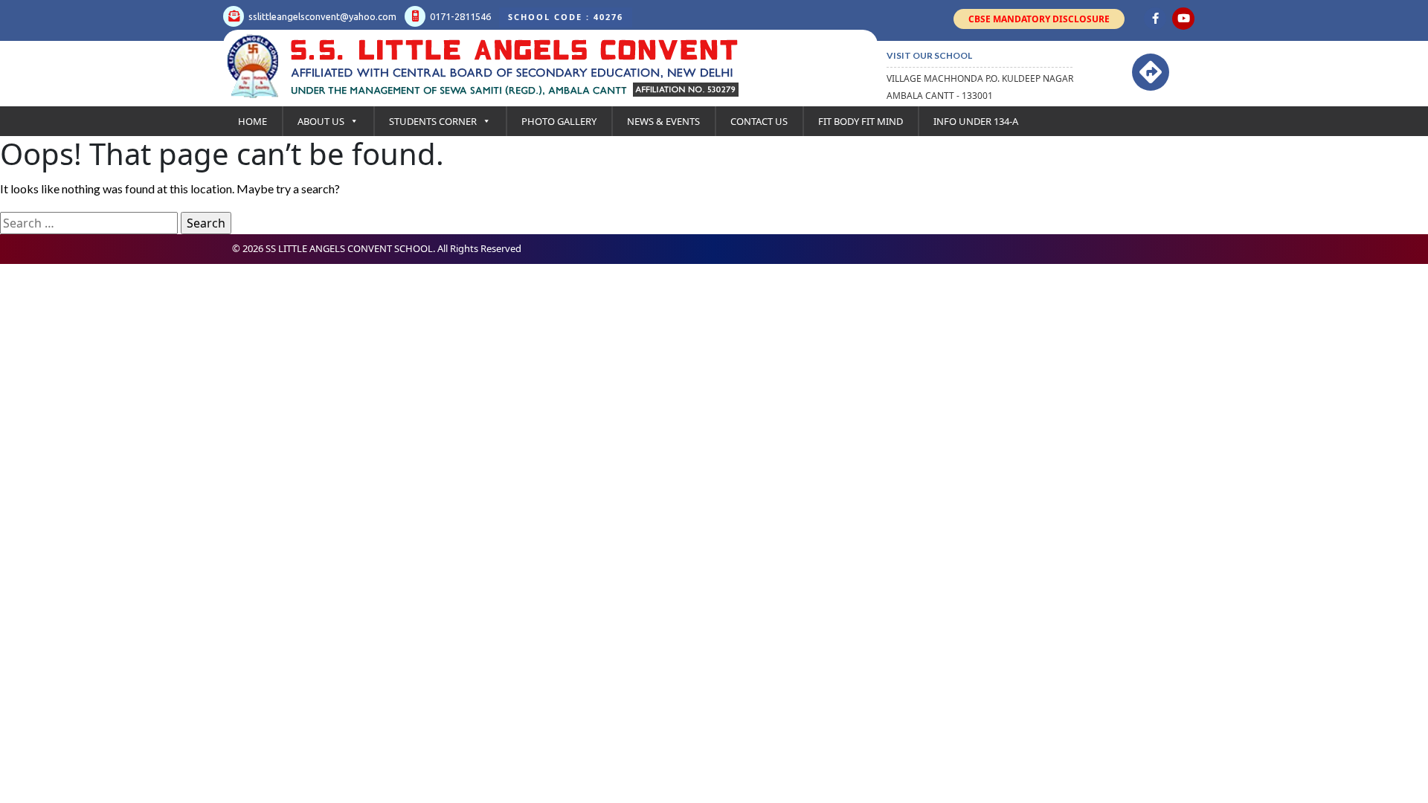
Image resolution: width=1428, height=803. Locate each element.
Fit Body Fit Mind (860, 121)
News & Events (663, 121)
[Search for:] (89, 223)
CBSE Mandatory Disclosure (1039, 19)
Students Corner (433, 121)
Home (252, 121)
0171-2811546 (459, 16)
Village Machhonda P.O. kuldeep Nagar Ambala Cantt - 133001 (980, 87)
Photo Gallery (558, 121)
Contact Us (759, 121)
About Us (321, 121)
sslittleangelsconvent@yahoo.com (321, 16)
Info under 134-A (975, 121)
